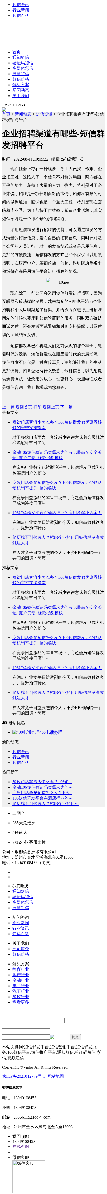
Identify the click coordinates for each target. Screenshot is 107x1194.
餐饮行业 (20, 996)
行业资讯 (20, 928)
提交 (75, 1037)
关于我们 (20, 95)
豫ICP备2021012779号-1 (23, 1076)
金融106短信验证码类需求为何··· (42, 787)
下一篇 (66, 407)
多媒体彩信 (22, 68)
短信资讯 (20, 4)
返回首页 (24, 407)
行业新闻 (20, 10)
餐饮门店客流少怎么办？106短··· (42, 782)
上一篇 (8, 407)
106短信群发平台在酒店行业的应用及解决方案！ (57, 512)
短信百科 (20, 15)
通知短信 (20, 57)
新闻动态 (20, 90)
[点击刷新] (59, 1037)
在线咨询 (20, 1146)
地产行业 (20, 975)
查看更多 (20, 1002)
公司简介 (20, 949)
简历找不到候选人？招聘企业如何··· (45, 803)
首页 (16, 52)
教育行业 (20, 969)
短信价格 (20, 79)
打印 (37, 407)
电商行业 (20, 986)
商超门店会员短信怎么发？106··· (42, 792)
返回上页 (51, 407)
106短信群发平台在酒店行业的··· (42, 798)
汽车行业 (20, 991)
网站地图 (55, 1076)
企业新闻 (20, 923)
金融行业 (20, 980)
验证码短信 (22, 63)
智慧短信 (20, 74)
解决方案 (20, 84)
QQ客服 (19, 1152)
